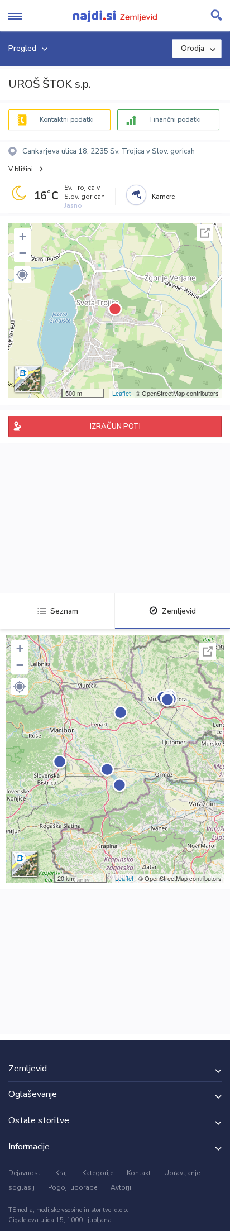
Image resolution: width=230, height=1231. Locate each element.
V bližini (20, 169)
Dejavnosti (25, 1172)
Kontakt (139, 1172)
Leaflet (121, 393)
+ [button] (22, 236)
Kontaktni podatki (67, 119)
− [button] (22, 253)
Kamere (163, 196)
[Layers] (27, 379)
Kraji (62, 1172)
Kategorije (97, 1172)
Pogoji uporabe (72, 1187)
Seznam (64, 611)
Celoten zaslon (205, 232)
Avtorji (121, 1187)
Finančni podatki (175, 119)
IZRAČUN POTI (115, 426)
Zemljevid (179, 611)
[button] (22, 274)
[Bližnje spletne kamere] (136, 195)
